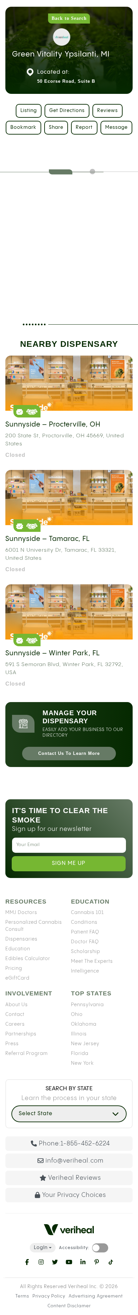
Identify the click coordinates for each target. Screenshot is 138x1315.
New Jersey (85, 1044)
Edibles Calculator (27, 958)
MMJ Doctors (21, 912)
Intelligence (85, 971)
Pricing (13, 968)
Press (12, 1044)
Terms (22, 1296)
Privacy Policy (48, 1296)
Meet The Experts (92, 961)
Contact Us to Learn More (69, 753)
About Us (16, 1004)
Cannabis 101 (87, 912)
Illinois (79, 1034)
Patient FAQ (85, 932)
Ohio (77, 1014)
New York (82, 1063)
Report (84, 127)
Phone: (74, 1143)
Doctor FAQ (85, 942)
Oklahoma (83, 1024)
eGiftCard (17, 978)
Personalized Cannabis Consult (33, 926)
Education (17, 949)
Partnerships (21, 1034)
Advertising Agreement (96, 1296)
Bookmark (23, 127)
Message (116, 127)
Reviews (107, 110)
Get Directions (67, 110)
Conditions (84, 922)
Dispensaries (21, 939)
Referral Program (26, 1053)
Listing (28, 110)
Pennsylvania (87, 1004)
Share (56, 127)
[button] (69, 1113)
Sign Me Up (68, 863)
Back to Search (69, 18)
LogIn (41, 1247)
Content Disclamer (69, 1306)
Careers (15, 1024)
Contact (14, 1014)
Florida (79, 1053)
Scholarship (85, 951)
